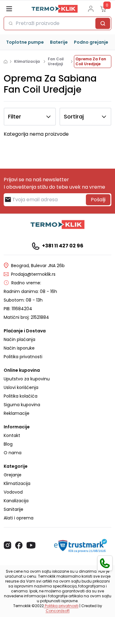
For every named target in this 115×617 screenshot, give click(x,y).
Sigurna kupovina (22, 405)
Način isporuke (19, 348)
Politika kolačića (20, 396)
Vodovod (13, 492)
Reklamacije (16, 413)
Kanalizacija (16, 501)
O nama (12, 453)
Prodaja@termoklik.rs (33, 274)
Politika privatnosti (23, 357)
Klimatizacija (17, 483)
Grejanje (12, 475)
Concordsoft (58, 610)
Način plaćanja (19, 339)
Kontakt (12, 435)
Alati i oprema (18, 518)
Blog (8, 444)
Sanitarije (13, 509)
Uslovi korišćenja (21, 387)
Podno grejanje (91, 42)
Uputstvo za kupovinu (27, 379)
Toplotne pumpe (25, 42)
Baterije (59, 42)
